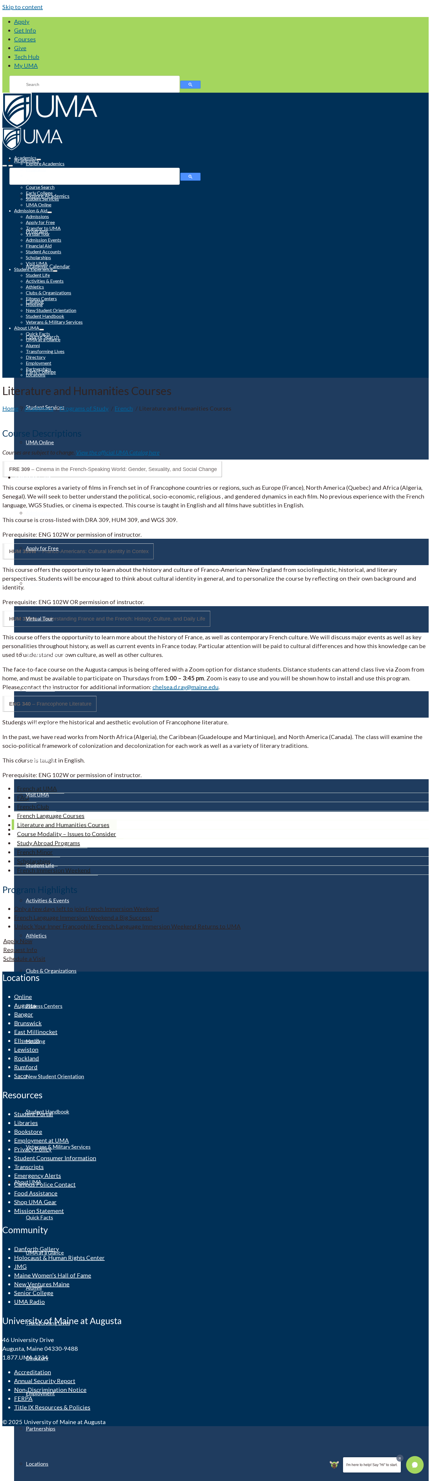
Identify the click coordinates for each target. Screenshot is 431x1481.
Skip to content (22, 6)
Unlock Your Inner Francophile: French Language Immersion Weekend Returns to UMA (127, 926)
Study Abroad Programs (48, 842)
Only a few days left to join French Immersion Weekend (86, 908)
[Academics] (215, 110)
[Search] (10, 166)
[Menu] (4, 166)
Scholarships (33, 861)
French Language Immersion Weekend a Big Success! (83, 917)
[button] (415, 1465)
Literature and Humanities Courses (63, 824)
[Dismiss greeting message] (399, 1458)
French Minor (35, 851)
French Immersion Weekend (54, 870)
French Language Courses (50, 815)
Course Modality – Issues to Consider (66, 833)
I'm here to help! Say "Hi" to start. (372, 1465)
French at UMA (37, 788)
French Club (33, 806)
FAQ (23, 797)
